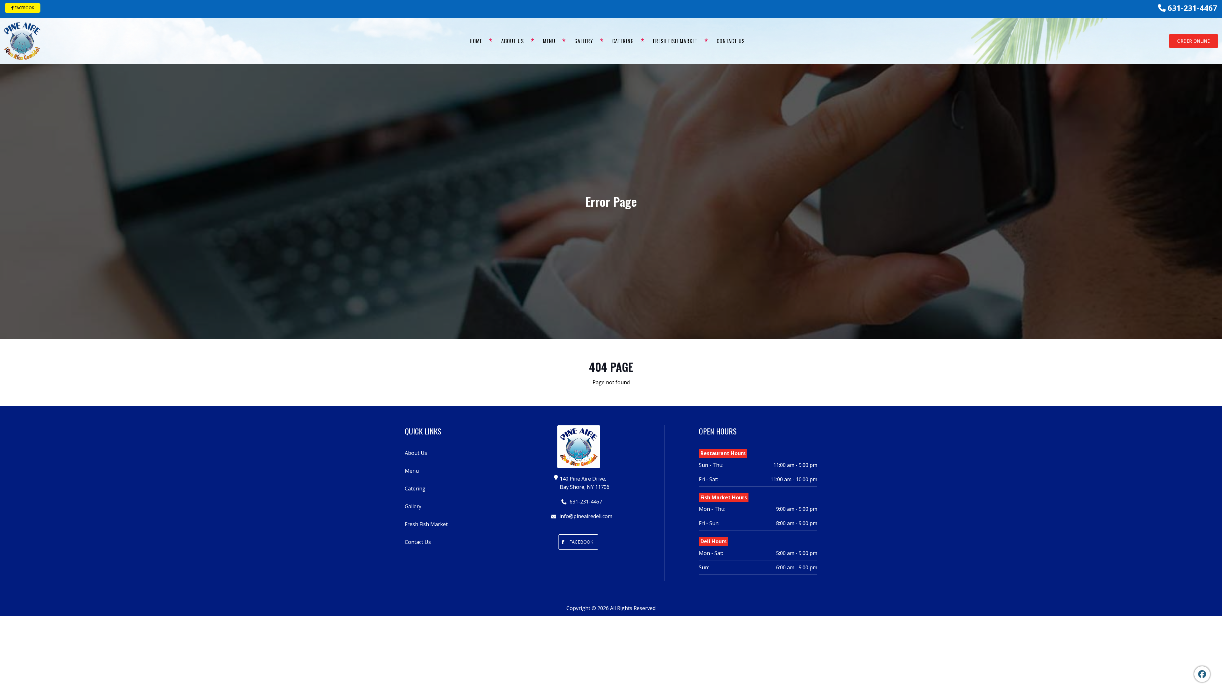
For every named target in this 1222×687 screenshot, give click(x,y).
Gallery (583, 41)
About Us (512, 41)
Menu (549, 41)
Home (476, 41)
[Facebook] (1202, 674)
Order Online (1193, 41)
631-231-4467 (1191, 8)
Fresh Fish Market (675, 41)
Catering (623, 41)
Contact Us (731, 41)
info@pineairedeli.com (585, 516)
